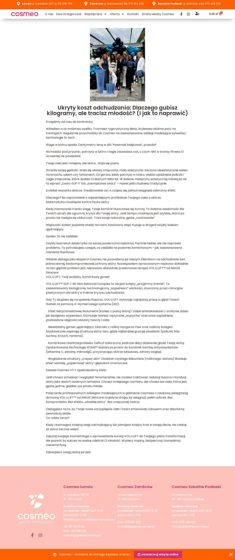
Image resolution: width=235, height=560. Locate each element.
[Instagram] (188, 14)
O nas (49, 14)
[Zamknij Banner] (231, 554)
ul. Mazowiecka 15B (130, 495)
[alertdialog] (117, 554)
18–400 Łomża (72, 499)
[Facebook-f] (181, 14)
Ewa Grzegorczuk (68, 14)
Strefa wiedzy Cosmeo (158, 14)
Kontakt (133, 14)
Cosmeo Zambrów (135, 486)
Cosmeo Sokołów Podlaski (196, 486)
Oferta (115, 14)
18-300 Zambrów (129, 499)
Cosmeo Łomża (78, 486)
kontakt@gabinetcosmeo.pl (81, 535)
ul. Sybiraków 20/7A (76, 495)
